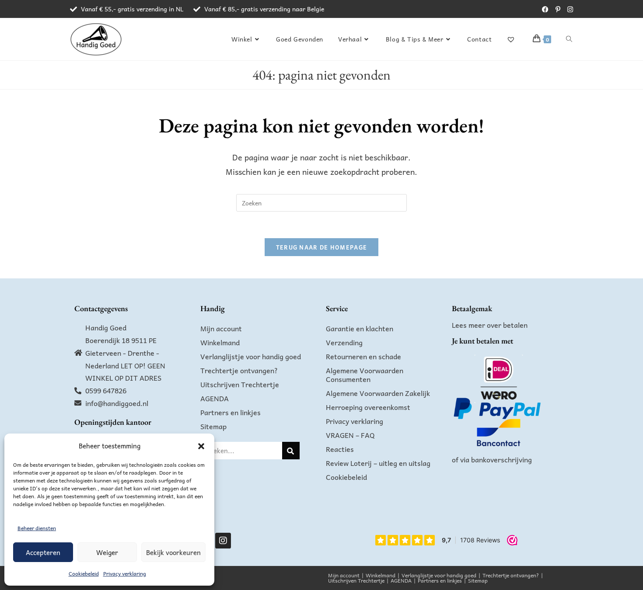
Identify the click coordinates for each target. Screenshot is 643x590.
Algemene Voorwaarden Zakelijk (378, 393)
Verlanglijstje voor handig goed (250, 356)
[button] (201, 446)
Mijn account (221, 328)
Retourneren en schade (363, 356)
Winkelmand (220, 342)
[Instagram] (223, 540)
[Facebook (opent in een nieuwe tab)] (545, 9)
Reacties (340, 449)
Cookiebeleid (84, 573)
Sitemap (213, 426)
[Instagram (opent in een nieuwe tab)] (568, 9)
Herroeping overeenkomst (368, 407)
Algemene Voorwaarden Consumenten (364, 374)
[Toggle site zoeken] (569, 39)
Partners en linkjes (230, 412)
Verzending (344, 342)
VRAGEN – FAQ (350, 435)
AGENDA (214, 398)
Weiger (107, 552)
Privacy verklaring (124, 573)
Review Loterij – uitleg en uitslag (378, 463)
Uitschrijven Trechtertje (239, 384)
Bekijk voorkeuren (173, 552)
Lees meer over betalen (490, 324)
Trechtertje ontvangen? (239, 370)
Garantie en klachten (359, 328)
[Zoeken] (291, 450)
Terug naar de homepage (321, 247)
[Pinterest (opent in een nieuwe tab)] (558, 9)
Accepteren (43, 552)
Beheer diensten (36, 528)
